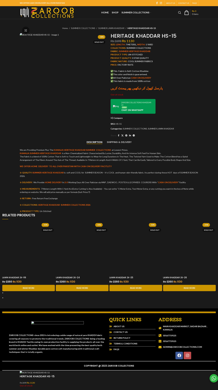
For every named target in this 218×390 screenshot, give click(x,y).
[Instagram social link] (161, 3)
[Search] (180, 13)
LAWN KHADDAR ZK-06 (20, 277)
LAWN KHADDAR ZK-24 (74, 277)
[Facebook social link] (157, 3)
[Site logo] (47, 12)
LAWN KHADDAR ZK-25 (127, 277)
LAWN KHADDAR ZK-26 (181, 277)
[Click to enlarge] (26, 30)
